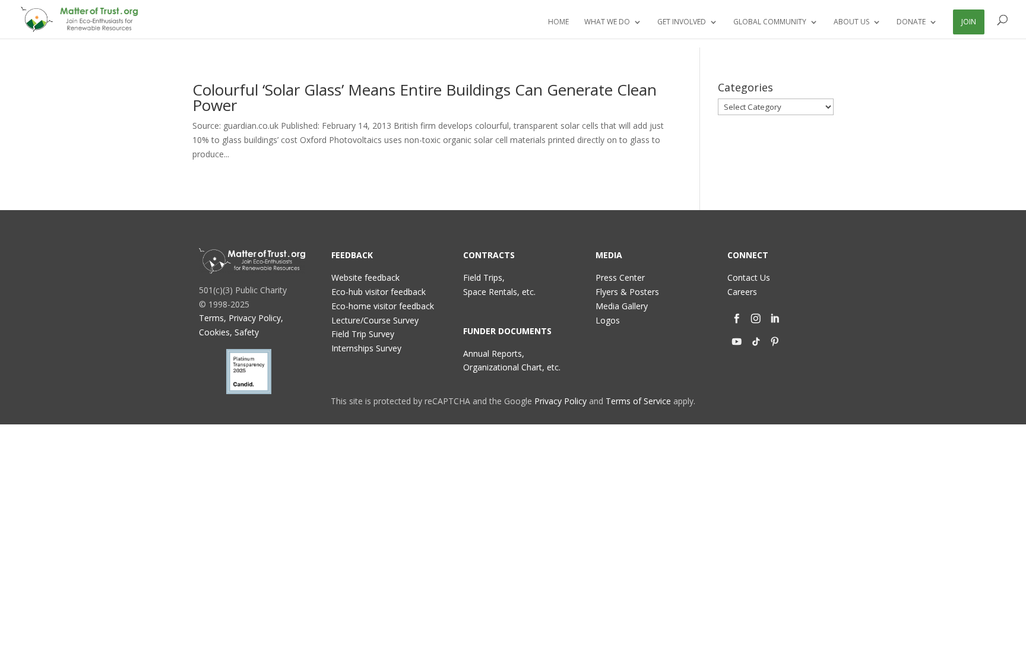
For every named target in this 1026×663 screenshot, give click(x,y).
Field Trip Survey (362, 334)
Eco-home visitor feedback (382, 306)
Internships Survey (366, 348)
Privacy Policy (560, 401)
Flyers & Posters (627, 291)
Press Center (620, 277)
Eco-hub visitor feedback (378, 291)
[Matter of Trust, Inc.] (252, 260)
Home (558, 22)
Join (968, 22)
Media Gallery (622, 306)
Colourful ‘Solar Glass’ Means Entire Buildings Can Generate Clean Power (424, 97)
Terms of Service (638, 401)
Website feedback (365, 277)
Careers (742, 291)
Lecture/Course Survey (375, 320)
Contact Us (748, 277)
